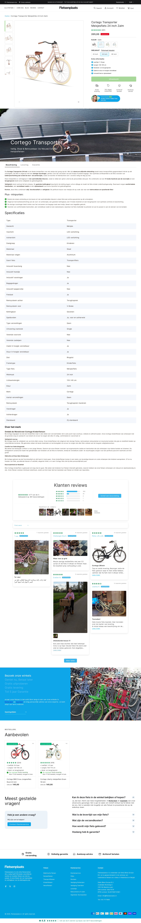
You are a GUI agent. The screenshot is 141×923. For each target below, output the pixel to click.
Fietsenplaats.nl (16, 914)
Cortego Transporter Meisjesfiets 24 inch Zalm (29, 16)
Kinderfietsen (47, 882)
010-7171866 (105, 899)
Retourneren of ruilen (78, 892)
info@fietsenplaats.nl (109, 896)
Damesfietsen (48, 876)
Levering (24, 165)
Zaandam (19, 702)
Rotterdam (9, 702)
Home (7, 16)
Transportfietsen (49, 879)
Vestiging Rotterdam (77, 882)
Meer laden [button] (70, 661)
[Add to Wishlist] (33, 743)
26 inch (114, 54)
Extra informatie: (97, 59)
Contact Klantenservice (19, 824)
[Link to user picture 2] (55, 636)
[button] (98, 8)
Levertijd (74, 888)
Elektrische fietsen (49, 873)
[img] (19, 533)
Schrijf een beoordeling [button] (110, 496)
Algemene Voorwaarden (79, 895)
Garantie (36, 165)
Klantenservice (76, 873)
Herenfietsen (47, 885)
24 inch (104, 54)
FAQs (72, 876)
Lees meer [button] (96, 575)
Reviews (73, 879)
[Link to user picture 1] (31, 557)
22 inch (95, 54)
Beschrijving (11, 165)
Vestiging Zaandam (77, 885)
